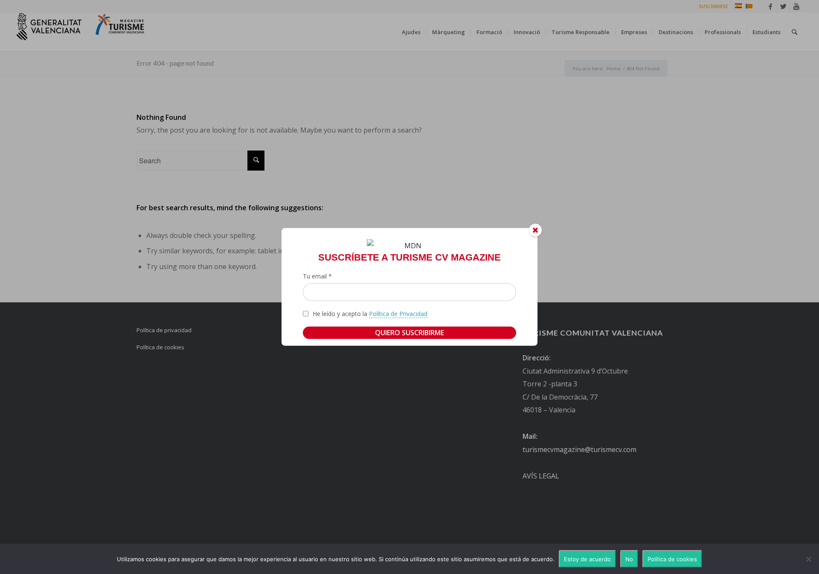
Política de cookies (672, 559)
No (629, 559)
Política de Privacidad (398, 314)
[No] (808, 559)
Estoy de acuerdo (587, 559)
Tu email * (317, 276)
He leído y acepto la (370, 314)
